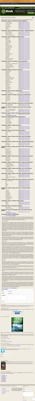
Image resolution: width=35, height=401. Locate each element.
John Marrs (3, 376)
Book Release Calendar (14, 3)
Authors (4, 3)
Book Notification (19, 344)
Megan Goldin (4, 378)
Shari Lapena (4, 381)
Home (1, 3)
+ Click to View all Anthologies (11, 215)
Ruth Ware (3, 380)
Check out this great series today (28, 363)
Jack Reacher (4, 388)
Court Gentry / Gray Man (5, 390)
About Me (16, 349)
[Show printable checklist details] (33, 18)
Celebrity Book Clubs (9, 341)
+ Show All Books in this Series (11, 115)
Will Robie (3, 393)
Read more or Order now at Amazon (5, 338)
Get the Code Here (26, 306)
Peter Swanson (4, 379)
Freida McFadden (4, 375)
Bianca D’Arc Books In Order (8, 17)
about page (15, 390)
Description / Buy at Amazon (25, 22)
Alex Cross (3, 389)
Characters (8, 3)
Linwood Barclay (15, 334)
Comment (3, 295)
